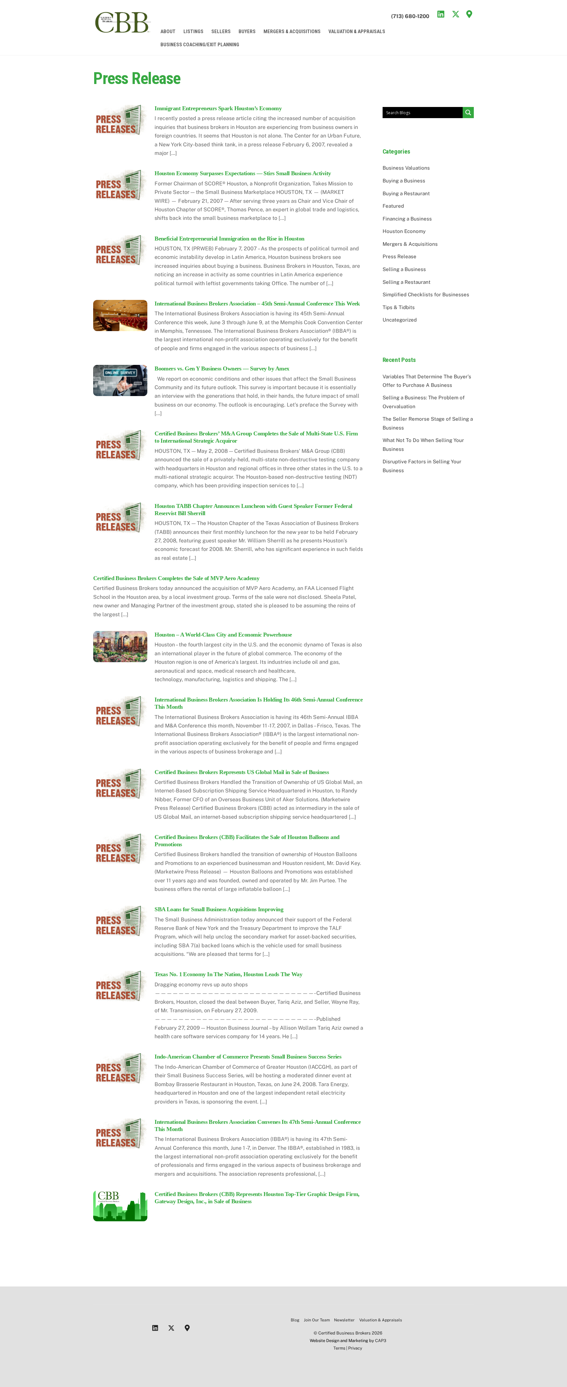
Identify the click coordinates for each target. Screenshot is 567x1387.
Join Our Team (317, 1320)
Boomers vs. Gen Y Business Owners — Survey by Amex (222, 368)
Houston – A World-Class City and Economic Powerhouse (223, 634)
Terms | (340, 1348)
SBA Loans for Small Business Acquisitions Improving (219, 909)
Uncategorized (400, 320)
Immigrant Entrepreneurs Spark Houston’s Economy (218, 108)
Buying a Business (404, 180)
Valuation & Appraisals (356, 31)
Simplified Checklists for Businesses (426, 294)
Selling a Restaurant (406, 282)
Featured (393, 206)
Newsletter (344, 1320)
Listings (193, 31)
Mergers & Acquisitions (292, 31)
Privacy (355, 1348)
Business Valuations (406, 168)
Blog (295, 1320)
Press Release (399, 256)
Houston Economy (404, 231)
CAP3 (380, 1340)
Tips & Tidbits (399, 307)
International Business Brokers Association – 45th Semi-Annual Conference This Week (257, 303)
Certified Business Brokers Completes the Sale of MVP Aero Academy (176, 578)
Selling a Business (404, 269)
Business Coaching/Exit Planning (199, 45)
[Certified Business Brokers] (122, 31)
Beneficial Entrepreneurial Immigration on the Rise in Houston (229, 238)
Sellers (221, 31)
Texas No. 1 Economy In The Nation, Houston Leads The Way (228, 974)
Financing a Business (407, 218)
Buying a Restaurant (406, 193)
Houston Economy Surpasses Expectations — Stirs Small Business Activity (243, 173)
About (168, 31)
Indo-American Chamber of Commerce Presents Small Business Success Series (248, 1056)
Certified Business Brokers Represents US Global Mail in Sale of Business (242, 772)
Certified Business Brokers (344, 1333)
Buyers (247, 31)
